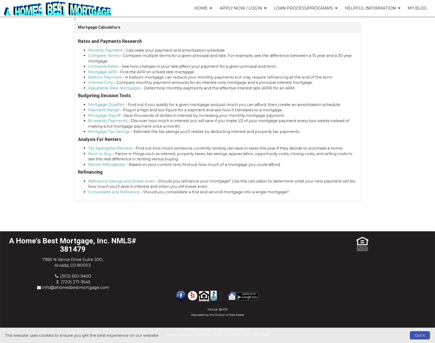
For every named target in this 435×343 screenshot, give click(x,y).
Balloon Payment (105, 77)
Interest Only (100, 82)
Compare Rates (103, 66)
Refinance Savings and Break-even (121, 181)
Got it (420, 335)
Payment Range (103, 109)
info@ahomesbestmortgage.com (76, 287)
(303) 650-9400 (75, 276)
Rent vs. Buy (100, 153)
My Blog (417, 8)
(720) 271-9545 (75, 282)
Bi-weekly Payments (107, 120)
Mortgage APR (102, 71)
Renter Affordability (106, 164)
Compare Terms (103, 55)
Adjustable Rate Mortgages (114, 88)
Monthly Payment (105, 50)
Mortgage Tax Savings (109, 131)
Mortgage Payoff (104, 115)
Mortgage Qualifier (106, 104)
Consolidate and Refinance (114, 191)
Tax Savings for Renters (110, 148)
